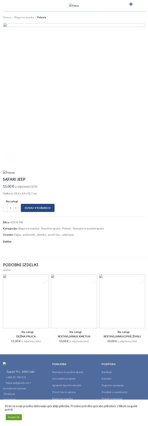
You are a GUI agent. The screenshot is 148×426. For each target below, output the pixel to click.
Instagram (10, 399)
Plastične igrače (50, 228)
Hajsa (17, 234)
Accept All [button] (13, 417)
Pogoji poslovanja (112, 398)
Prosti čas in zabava (64, 392)
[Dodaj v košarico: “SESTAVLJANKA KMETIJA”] (91, 279)
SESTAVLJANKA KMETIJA (74, 336)
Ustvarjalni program (64, 378)
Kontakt (107, 378)
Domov (7, 17)
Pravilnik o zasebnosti (114, 392)
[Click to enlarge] (9, 158)
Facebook (9, 393)
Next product (143, 17)
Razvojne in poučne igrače (88, 228)
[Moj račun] (137, 5)
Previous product (135, 17)
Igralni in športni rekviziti (66, 385)
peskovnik (29, 234)
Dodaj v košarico (38, 207)
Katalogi (107, 372)
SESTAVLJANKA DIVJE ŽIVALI (122, 336)
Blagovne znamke (24, 17)
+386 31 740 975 (16, 377)
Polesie (41, 17)
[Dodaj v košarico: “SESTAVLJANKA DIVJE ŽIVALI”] (139, 279)
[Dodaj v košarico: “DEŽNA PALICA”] (43, 279)
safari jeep (68, 234)
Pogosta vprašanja (113, 385)
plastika (41, 234)
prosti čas (54, 234)
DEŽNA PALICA (26, 336)
